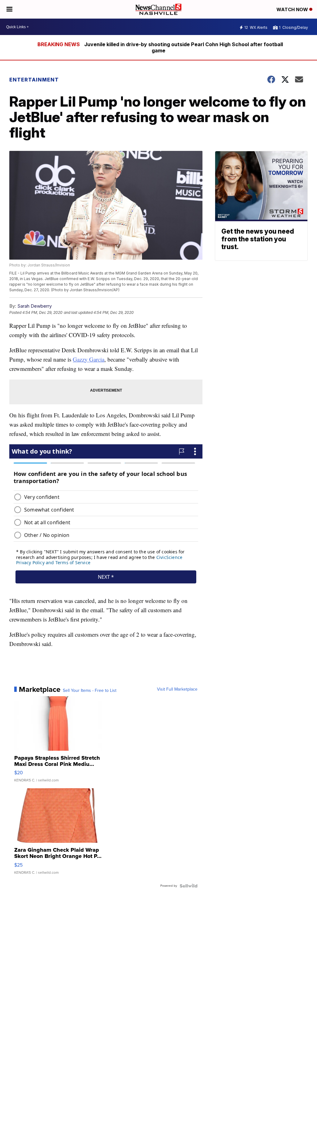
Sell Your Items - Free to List (89, 690)
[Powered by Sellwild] (189, 886)
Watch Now (292, 9)
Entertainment (34, 80)
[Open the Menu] (9, 9)
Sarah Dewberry (34, 306)
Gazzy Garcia (88, 359)
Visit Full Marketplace (177, 689)
